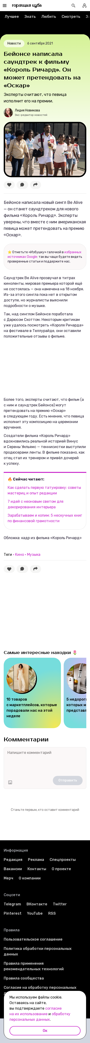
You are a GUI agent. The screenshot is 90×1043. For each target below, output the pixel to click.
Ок (45, 1030)
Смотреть (71, 16)
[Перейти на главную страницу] (27, 5)
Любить (48, 16)
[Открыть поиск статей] (73, 5)
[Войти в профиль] (84, 5)
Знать (30, 16)
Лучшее (12, 16)
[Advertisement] (38, 610)
